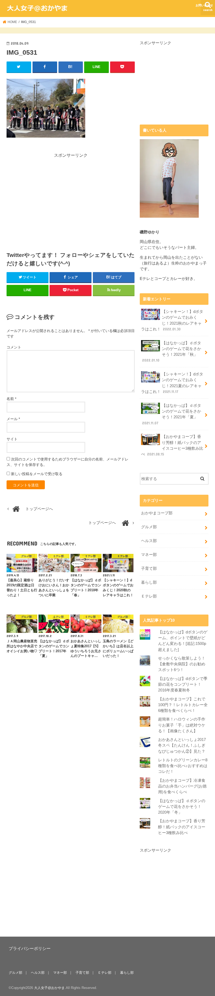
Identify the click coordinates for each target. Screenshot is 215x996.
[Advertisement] (51, 195)
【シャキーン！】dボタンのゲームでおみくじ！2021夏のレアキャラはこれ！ (172, 383)
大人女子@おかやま (49, 988)
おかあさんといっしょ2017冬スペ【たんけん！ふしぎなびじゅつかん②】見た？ (182, 745)
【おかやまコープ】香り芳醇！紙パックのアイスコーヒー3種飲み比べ (172, 445)
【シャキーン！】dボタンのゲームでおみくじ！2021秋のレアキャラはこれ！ (172, 320)
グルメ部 (149, 527)
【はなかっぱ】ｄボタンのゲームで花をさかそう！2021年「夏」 (171, 414)
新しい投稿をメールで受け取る (36, 474)
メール (13, 419)
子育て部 (149, 568)
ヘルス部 (149, 541)
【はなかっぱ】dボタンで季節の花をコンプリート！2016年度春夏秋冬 (182, 684)
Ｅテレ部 (149, 596)
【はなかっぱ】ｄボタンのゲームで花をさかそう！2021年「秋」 (171, 352)
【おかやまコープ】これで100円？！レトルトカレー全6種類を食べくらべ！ (183, 705)
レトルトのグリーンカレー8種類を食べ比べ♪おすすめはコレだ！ (182, 766)
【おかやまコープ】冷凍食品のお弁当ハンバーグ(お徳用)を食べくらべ (182, 786)
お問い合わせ (204, 5)
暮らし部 (149, 582)
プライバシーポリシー (30, 948)
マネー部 (149, 555)
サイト (12, 439)
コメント (14, 347)
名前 (11, 399)
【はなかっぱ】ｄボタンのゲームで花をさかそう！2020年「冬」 (181, 806)
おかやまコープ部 (157, 513)
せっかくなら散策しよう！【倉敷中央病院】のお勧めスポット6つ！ (181, 664)
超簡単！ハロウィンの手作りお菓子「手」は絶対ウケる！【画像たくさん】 (181, 725)
